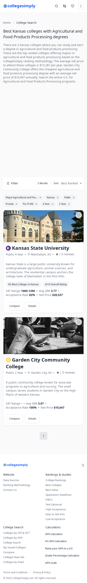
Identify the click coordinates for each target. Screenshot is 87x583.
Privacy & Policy (42, 572)
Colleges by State (13, 562)
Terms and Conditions (15, 572)
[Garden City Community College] (43, 335)
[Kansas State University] (43, 226)
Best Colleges (54, 485)
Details (32, 306)
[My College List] (72, 6)
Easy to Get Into (55, 514)
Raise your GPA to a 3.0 (58, 548)
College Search (12, 542)
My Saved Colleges (14, 547)
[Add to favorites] (78, 215)
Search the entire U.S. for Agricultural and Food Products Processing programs (39, 79)
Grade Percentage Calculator (62, 555)
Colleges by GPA (12, 537)
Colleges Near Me (13, 557)
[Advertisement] (43, 130)
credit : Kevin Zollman (66, 239)
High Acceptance (56, 509)
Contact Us (10, 490)
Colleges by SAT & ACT (16, 533)
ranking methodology (37, 61)
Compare (14, 306)
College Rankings (56, 480)
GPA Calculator (54, 534)
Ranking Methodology (16, 485)
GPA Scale (51, 563)
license (79, 239)
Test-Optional (54, 504)
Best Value (52, 490)
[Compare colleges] (64, 6)
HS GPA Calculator (56, 541)
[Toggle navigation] (81, 6)
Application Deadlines (58, 495)
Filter (14, 183)
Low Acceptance (55, 519)
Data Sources (11, 480)
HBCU (49, 499)
